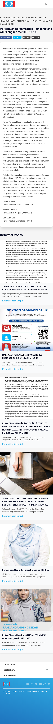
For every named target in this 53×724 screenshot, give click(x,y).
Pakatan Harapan (42, 21)
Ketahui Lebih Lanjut (12, 301)
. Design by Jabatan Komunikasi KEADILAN (25, 692)
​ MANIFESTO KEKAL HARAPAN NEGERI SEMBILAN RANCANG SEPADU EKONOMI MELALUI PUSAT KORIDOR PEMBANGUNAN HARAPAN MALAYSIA (25, 501)
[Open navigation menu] (40, 4)
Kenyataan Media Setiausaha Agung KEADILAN (26, 570)
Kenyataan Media (27, 17)
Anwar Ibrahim (8, 17)
